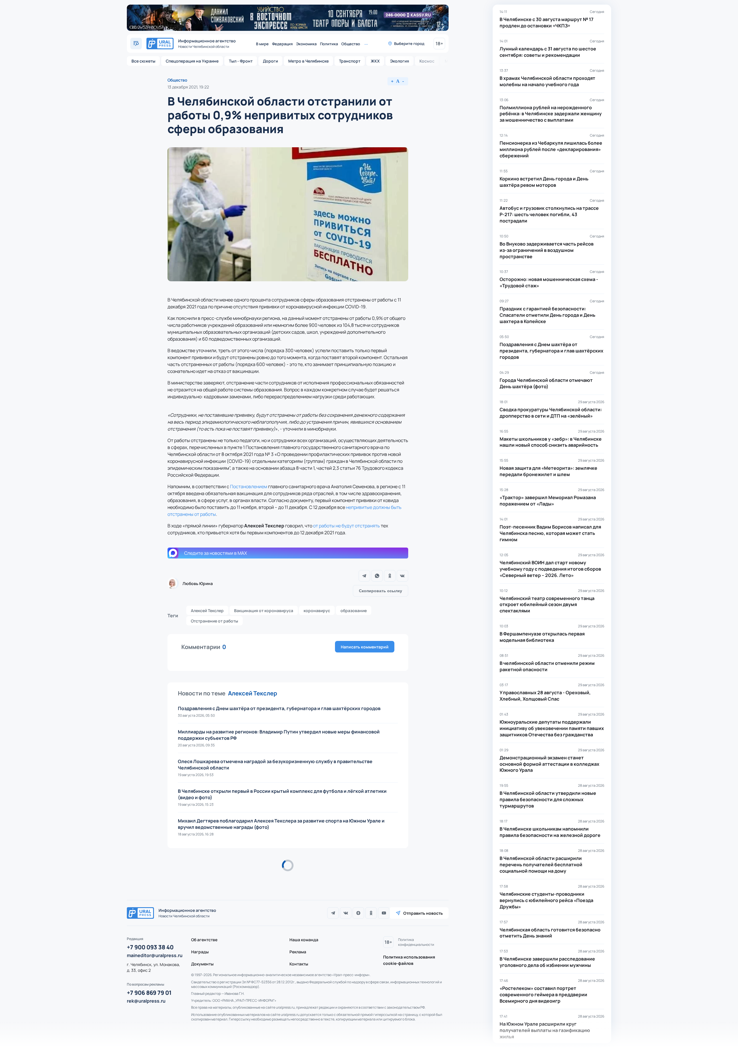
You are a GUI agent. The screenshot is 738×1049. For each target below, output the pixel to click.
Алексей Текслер (207, 610)
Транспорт (349, 61)
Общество (350, 43)
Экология (399, 61)
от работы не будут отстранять (346, 525)
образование (353, 610)
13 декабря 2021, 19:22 (188, 87)
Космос (426, 61)
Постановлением (248, 486)
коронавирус (317, 610)
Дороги (270, 61)
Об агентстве (204, 939)
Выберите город (409, 43)
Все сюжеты (143, 61)
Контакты (298, 964)
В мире (262, 43)
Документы (202, 964)
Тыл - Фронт (241, 61)
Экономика (306, 43)
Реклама (297, 951)
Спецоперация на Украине (192, 61)
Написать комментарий (365, 647)
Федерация (282, 43)
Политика (329, 43)
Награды (200, 951)
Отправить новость (423, 913)
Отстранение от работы (214, 621)
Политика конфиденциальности (416, 942)
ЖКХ (375, 61)
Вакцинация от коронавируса (263, 610)
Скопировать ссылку (380, 590)
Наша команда (303, 939)
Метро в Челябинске (308, 61)
